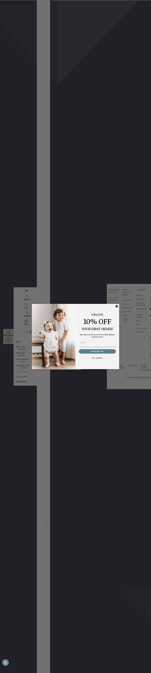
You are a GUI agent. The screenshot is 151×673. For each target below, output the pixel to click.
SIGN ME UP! (97, 351)
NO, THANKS (97, 358)
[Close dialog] (116, 306)
